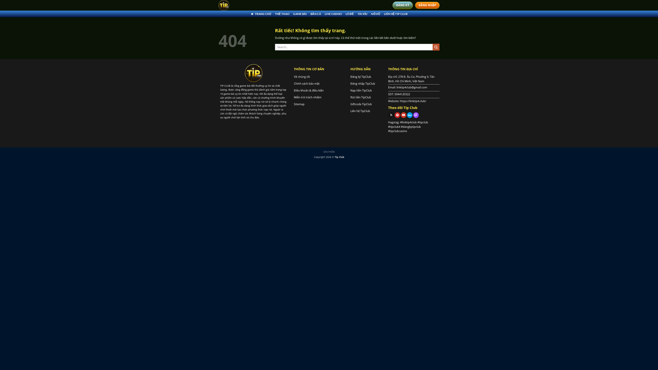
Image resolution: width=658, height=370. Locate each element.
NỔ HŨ (375, 13)
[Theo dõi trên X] (391, 115)
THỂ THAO (282, 13)
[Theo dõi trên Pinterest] (397, 115)
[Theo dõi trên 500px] (410, 115)
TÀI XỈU (362, 13)
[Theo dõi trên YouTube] (403, 115)
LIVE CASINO (333, 13)
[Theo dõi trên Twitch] (416, 115)
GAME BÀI (300, 13)
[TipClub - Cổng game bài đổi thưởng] (235, 5)
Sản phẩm (329, 151)
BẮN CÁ (315, 13)
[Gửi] (436, 47)
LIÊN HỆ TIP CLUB (395, 13)
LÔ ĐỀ (350, 13)
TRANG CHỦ (263, 13)
